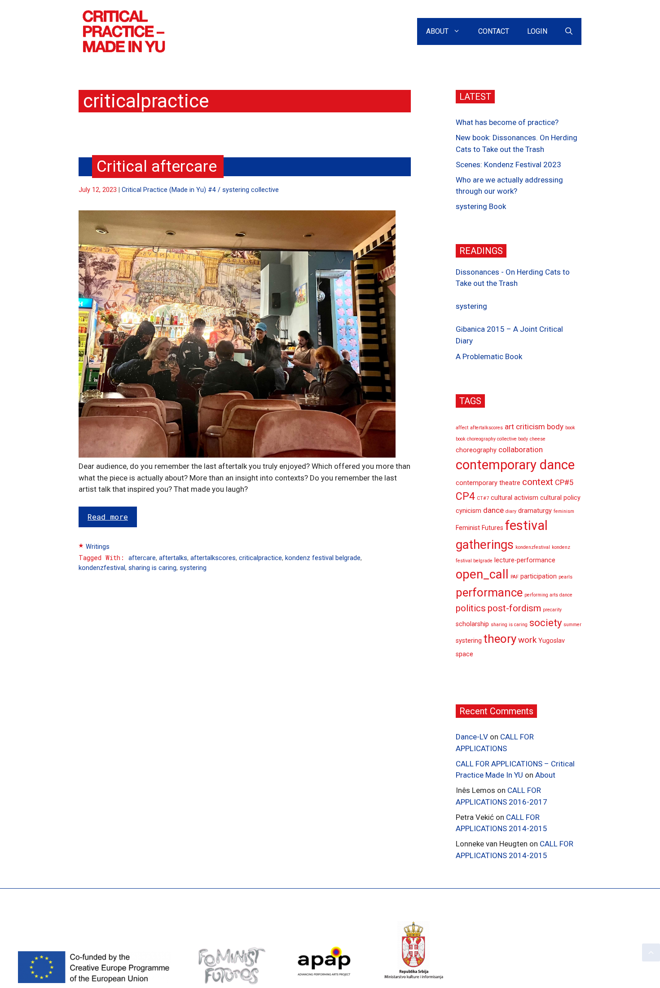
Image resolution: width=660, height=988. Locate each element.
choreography (476, 450)
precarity (552, 610)
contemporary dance (515, 464)
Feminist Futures (479, 528)
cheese (538, 439)
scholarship (472, 624)
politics (471, 608)
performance (489, 592)
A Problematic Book (489, 356)
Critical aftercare (157, 166)
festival (526, 525)
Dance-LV (472, 736)
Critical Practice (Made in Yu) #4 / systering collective (200, 190)
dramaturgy (535, 511)
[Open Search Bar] (568, 31)
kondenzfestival (102, 568)
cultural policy (560, 498)
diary (511, 511)
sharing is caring (152, 568)
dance (493, 510)
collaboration (520, 449)
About (437, 31)
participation (538, 576)
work (527, 640)
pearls (565, 577)
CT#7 (483, 498)
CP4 (465, 496)
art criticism (525, 426)
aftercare (142, 558)
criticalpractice (260, 558)
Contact (493, 31)
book (570, 428)
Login (537, 31)
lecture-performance (524, 560)
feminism (564, 511)
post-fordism (514, 608)
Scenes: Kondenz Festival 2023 (508, 164)
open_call (482, 574)
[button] (651, 952)
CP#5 (564, 482)
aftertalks (173, 558)
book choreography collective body (492, 439)
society (545, 622)
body (555, 426)
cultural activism (514, 498)
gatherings (485, 544)
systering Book (481, 206)
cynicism (468, 511)
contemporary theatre (488, 483)
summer (572, 625)
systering (193, 568)
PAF (514, 577)
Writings (98, 547)
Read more (108, 517)
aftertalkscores (213, 558)
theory (500, 638)
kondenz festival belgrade (323, 558)
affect (462, 428)
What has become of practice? (507, 122)
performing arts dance (548, 595)
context (537, 481)
